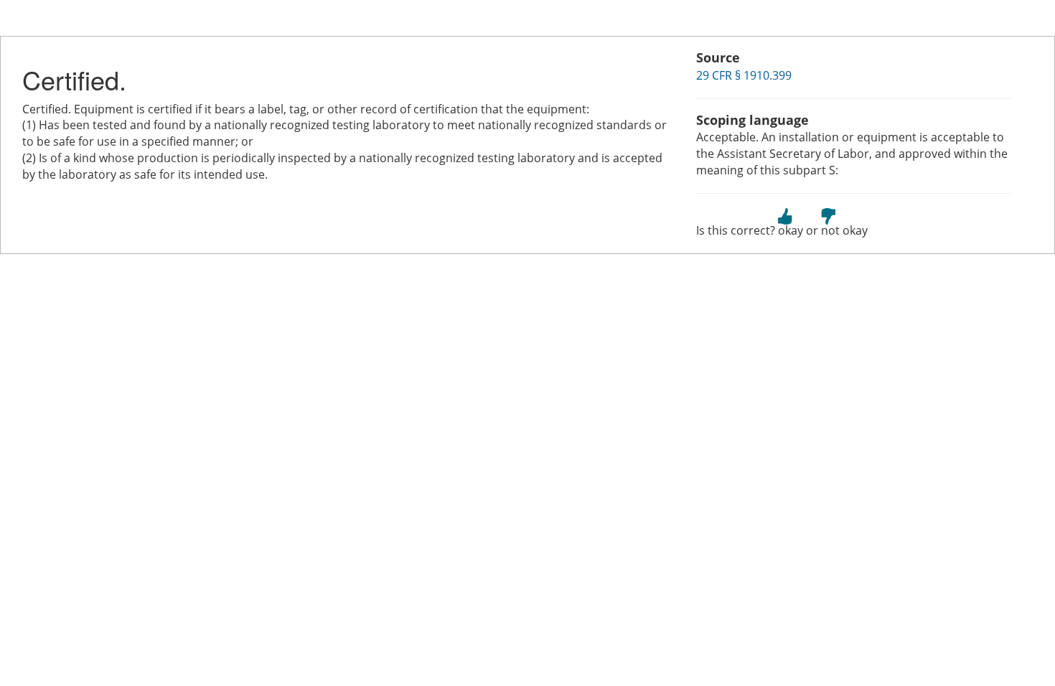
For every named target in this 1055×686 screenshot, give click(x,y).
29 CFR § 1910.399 (744, 75)
